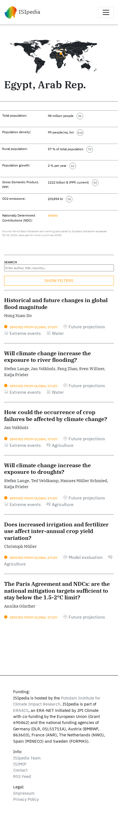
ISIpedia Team (27, 758)
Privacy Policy (26, 799)
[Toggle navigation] (106, 12)
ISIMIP (19, 764)
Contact (20, 770)
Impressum (24, 793)
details (53, 215)
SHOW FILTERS (59, 280)
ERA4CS (21, 710)
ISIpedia (28, 11)
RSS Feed (22, 776)
